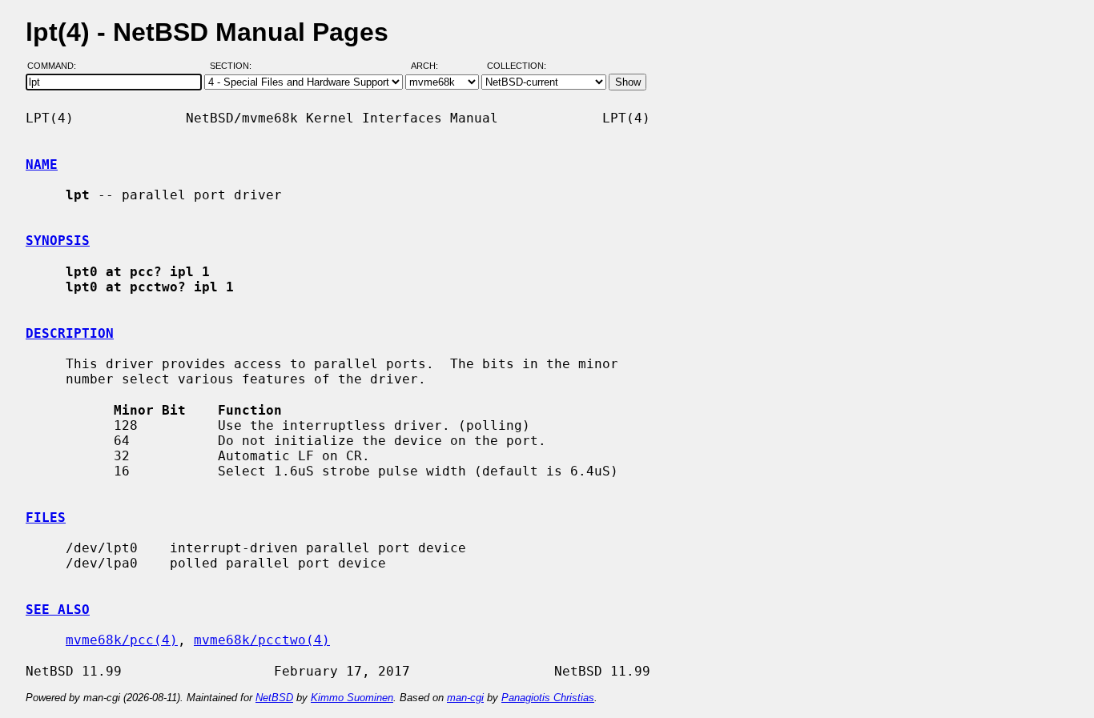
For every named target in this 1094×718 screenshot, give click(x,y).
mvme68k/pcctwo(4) (262, 640)
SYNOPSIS (58, 240)
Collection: (516, 66)
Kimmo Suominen (352, 698)
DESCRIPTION (70, 333)
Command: (56, 66)
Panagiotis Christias (547, 698)
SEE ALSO (58, 609)
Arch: (431, 66)
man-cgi (465, 698)
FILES (46, 517)
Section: (234, 66)
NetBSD (274, 698)
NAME (42, 164)
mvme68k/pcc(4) (122, 640)
